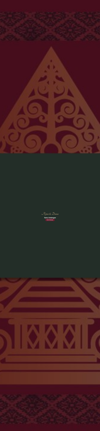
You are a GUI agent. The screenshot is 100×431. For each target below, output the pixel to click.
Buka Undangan (50, 219)
